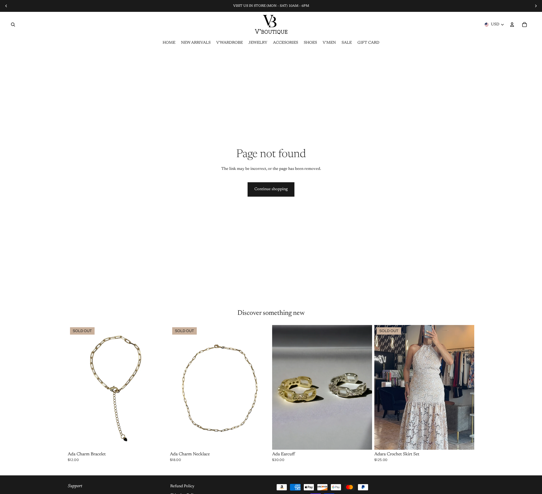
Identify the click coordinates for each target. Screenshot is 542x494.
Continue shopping (271, 189)
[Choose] (363, 441)
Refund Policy (182, 486)
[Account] (512, 24)
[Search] (13, 24)
